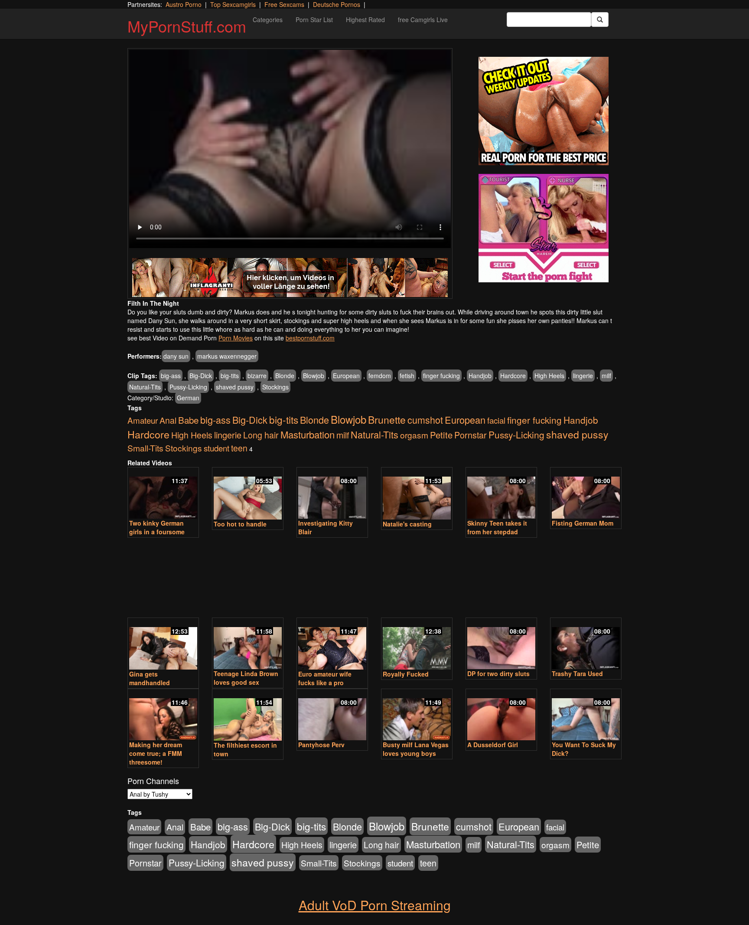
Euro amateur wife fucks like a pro (325, 678)
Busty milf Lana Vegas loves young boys (416, 749)
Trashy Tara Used (577, 673)
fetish (407, 375)
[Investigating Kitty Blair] (332, 494)
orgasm (414, 435)
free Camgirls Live (423, 19)
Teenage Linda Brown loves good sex (246, 677)
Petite (441, 434)
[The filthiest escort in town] (248, 715)
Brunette (387, 419)
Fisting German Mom (582, 523)
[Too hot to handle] (248, 494)
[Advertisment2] (544, 228)
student (216, 448)
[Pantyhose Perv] (332, 715)
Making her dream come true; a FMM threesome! (155, 753)
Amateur (142, 420)
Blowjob (313, 375)
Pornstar (470, 434)
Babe (188, 419)
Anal (168, 420)
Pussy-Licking (188, 386)
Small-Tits (145, 448)
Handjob (480, 375)
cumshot (425, 419)
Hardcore (513, 375)
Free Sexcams (284, 4)
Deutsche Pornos (336, 4)
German (188, 397)
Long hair (261, 435)
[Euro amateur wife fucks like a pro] (332, 644)
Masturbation (307, 434)
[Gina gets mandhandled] (163, 644)
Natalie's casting (407, 524)
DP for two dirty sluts (498, 673)
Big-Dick (200, 375)
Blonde (284, 375)
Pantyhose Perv (321, 744)
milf (606, 375)
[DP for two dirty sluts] (501, 644)
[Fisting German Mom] (586, 494)
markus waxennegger (227, 356)
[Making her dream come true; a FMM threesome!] (163, 715)
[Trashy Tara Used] (586, 644)
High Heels (549, 375)
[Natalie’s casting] (417, 494)
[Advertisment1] (544, 111)
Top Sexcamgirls (233, 4)
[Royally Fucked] (417, 644)
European (346, 375)
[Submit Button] (600, 19)
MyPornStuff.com (186, 26)
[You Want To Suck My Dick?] (586, 715)
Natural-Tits (145, 386)
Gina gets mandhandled (149, 678)
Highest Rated (365, 19)
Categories (268, 19)
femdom (379, 375)
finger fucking (441, 375)
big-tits (230, 375)
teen (239, 448)
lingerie (583, 375)
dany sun (176, 356)
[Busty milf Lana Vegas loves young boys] (417, 715)
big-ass (171, 375)
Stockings (275, 386)
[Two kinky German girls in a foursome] (163, 494)
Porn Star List (314, 19)
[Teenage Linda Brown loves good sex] (248, 644)
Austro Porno (184, 4)
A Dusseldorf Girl (492, 744)
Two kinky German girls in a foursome (157, 527)
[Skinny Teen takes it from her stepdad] (501, 494)
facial (496, 420)
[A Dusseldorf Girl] (501, 715)
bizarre (257, 375)
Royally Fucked (406, 674)
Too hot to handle (240, 524)
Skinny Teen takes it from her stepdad (497, 527)
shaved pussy (235, 386)
